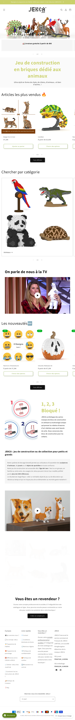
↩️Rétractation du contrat (27, 666)
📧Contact (24, 635)
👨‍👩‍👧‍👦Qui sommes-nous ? (12, 635)
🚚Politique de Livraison (9, 682)
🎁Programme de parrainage (10, 652)
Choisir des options (53, 146)
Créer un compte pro (37, 616)
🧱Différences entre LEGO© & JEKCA (11, 659)
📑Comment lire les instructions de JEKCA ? (12, 674)
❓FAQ (7, 688)
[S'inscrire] (53, 699)
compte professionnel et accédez (45, 640)
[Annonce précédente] (4, 2)
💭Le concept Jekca (11, 640)
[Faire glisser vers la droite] (42, 54)
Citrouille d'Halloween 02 (45, 366)
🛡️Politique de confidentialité (26, 652)
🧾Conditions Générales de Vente (27, 641)
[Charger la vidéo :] (37, 295)
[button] (4, 10)
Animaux (7, 252)
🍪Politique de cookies (26, 659)
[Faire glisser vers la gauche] (33, 54)
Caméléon (41, 137)
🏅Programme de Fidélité (10, 645)
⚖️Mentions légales (27, 646)
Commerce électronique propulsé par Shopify (43, 715)
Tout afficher (37, 160)
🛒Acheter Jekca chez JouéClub (12, 666)
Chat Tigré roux (11, 584)
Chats (31, 587)
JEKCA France (27, 715)
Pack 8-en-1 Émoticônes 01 (11, 366)
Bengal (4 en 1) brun (9, 137)
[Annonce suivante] (71, 2)
